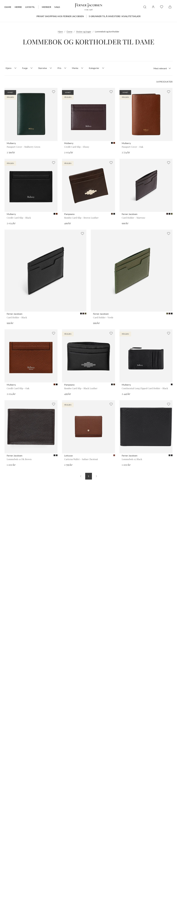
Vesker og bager (83, 31)
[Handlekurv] (170, 7)
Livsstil (30, 7)
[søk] (144, 7)
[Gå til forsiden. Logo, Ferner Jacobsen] (88, 7)
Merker (46, 7)
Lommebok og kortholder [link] (107, 31)
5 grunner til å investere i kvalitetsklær (114, 16)
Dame (7, 7)
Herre (18, 7)
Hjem (60, 31)
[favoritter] (161, 7)
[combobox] (162, 68)
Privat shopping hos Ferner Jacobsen (60, 16)
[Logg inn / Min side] (153, 7)
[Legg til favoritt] (53, 91)
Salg (57, 7)
